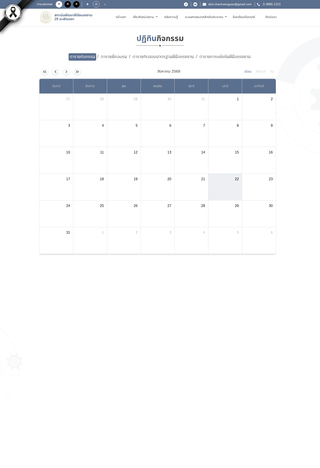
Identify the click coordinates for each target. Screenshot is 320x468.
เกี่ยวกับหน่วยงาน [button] (144, 17)
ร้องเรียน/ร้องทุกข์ (244, 17)
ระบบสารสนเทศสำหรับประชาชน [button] (204, 17)
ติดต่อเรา (271, 17)
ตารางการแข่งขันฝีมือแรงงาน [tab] (225, 57)
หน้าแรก (121, 17)
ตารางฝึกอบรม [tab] (114, 57)
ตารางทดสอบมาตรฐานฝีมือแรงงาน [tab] (163, 57)
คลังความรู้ (171, 17)
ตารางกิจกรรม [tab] (82, 57)
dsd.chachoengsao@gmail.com (230, 4)
